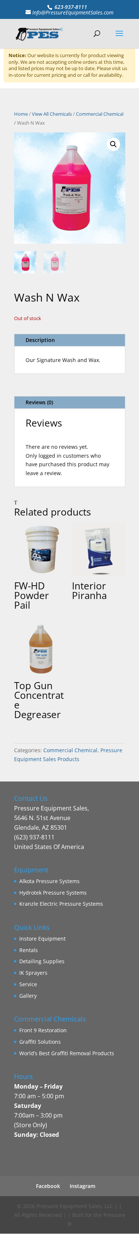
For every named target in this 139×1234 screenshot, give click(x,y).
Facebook (48, 1185)
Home (21, 114)
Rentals (28, 950)
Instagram (82, 1185)
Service (28, 984)
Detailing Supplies (41, 961)
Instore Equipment (42, 938)
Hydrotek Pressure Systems (53, 892)
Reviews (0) (39, 402)
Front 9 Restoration (43, 1030)
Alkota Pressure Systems (49, 881)
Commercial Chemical (99, 114)
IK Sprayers (33, 972)
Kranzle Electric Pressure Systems (61, 903)
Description (40, 339)
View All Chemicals (52, 114)
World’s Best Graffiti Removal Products (66, 1053)
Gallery (28, 995)
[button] (113, 144)
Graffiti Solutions (40, 1041)
